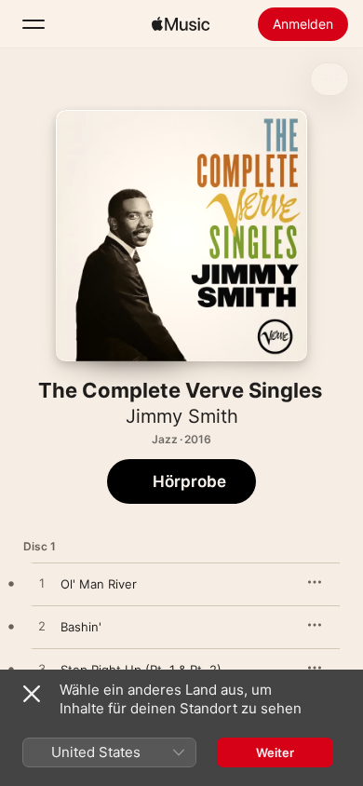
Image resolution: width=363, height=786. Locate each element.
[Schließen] (31, 693)
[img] (180, 24)
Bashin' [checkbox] (80, 626)
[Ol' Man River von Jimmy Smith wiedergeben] (41, 584)
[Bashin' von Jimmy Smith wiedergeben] (41, 626)
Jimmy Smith (182, 416)
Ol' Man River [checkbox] (98, 583)
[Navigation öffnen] (33, 24)
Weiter (275, 752)
